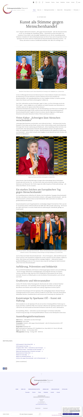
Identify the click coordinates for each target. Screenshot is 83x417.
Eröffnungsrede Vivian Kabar (22, 346)
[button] (4, 368)
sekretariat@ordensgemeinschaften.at (41, 404)
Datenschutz (37, 408)
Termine (52, 2)
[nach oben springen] (41, 374)
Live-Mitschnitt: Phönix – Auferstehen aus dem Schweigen (29, 349)
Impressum (45, 408)
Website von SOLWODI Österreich (23, 356)
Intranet (72, 2)
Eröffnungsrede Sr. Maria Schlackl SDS (24, 344)
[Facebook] (42, 2)
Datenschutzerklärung (75, 411)
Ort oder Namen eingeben (26, 414)
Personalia (48, 2)
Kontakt (68, 2)
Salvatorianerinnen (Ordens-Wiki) (23, 353)
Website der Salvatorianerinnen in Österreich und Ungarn (28, 351)
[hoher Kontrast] (33, 2)
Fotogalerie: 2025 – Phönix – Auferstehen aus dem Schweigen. (29, 347)
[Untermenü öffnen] (42, 10)
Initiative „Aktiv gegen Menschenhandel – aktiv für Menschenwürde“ (31, 358)
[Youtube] (39, 2)
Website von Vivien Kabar (21, 354)
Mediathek (62, 2)
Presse (57, 2)
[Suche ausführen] (40, 414)
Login (79, 2)
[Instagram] (36, 2)
